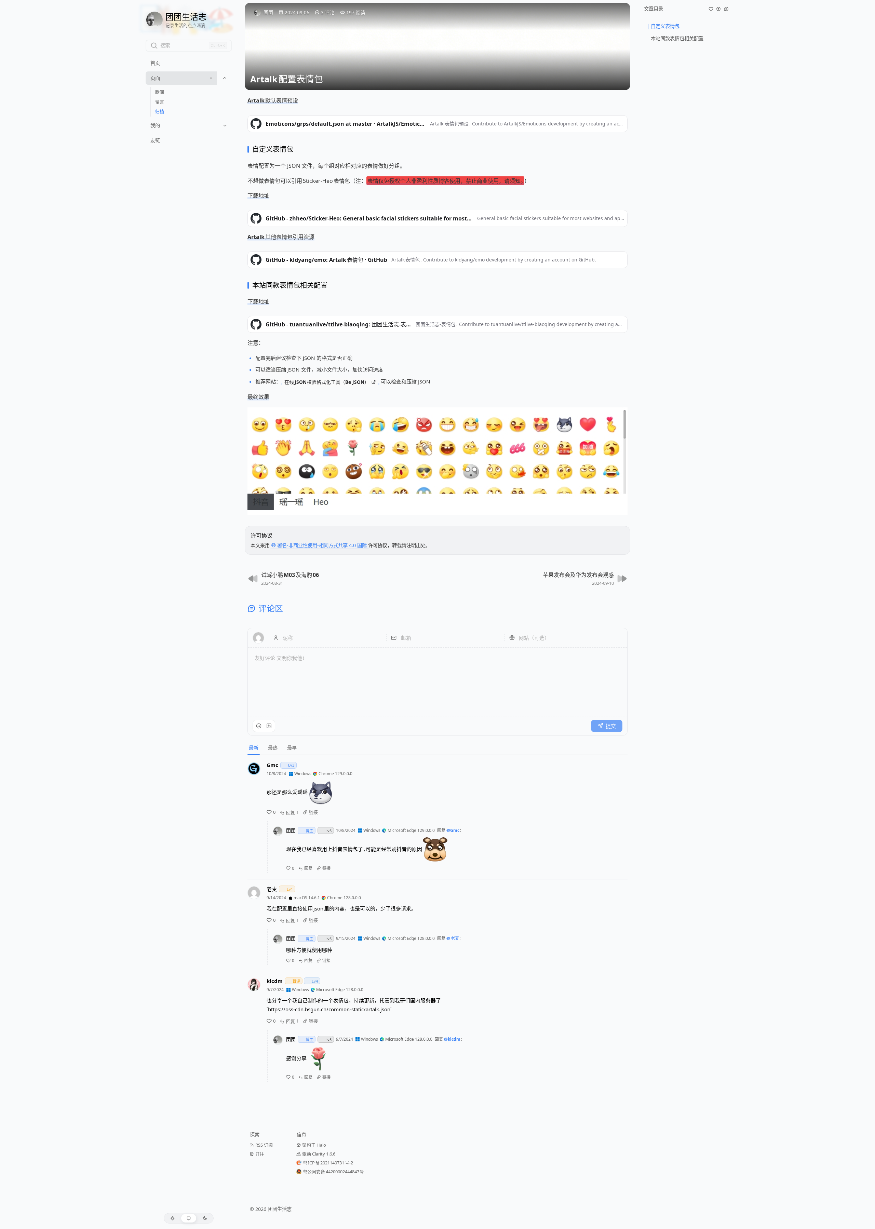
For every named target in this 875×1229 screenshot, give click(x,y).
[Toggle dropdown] (225, 78)
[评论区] (726, 8)
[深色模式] (205, 1218)
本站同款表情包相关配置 (677, 38)
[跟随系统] (189, 1218)
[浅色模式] (172, 1218)
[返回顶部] (718, 8)
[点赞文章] (711, 8)
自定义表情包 (665, 26)
